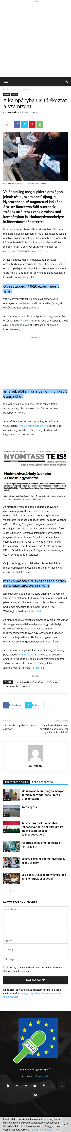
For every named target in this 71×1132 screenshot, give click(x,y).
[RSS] (52, 1085)
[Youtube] (35, 1095)
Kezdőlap (7, 89)
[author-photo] (35, 761)
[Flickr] (25, 1085)
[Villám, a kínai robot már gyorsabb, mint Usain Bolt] (11, 862)
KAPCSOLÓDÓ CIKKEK (16, 782)
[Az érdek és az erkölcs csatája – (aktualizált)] (11, 846)
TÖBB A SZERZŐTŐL (43, 782)
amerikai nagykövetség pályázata (29, 682)
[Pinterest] (32, 124)
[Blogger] (8, 1085)
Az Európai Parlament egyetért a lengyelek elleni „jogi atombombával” (54, 729)
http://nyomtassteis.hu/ (32, 425)
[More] (49, 705)
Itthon (17, 89)
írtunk (24, 320)
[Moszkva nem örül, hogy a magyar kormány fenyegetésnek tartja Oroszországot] (11, 795)
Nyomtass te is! (11, 686)
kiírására (37, 667)
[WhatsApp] (39, 124)
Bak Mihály (12, 112)
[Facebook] (17, 124)
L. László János (53, 682)
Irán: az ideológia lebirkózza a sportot (19, 727)
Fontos (26, 89)
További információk (41, 1129)
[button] (5, 81)
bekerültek (35, 611)
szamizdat (26, 686)
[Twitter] (24, 124)
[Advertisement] (35, 39)
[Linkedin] (34, 1085)
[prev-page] (5, 891)
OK (57, 1129)
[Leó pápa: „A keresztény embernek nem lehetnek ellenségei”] (11, 878)
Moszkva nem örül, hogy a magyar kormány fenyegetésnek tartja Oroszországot (42, 794)
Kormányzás (29, 807)
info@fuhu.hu (41, 1076)
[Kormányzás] (11, 811)
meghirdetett (26, 654)
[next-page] (11, 891)
